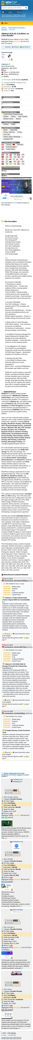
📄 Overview (7, 47)
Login (10, 12)
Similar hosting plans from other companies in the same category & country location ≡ (15, 774)
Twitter (6, 1038)
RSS (19, 1038)
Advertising (12, 1035)
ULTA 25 (14, 203)
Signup (19, 12)
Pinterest (13, 1038)
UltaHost (4, 29)
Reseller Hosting (15, 82)
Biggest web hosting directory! (13, 4)
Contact (3, 1035)
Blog (9, 1038)
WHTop (3, 27)
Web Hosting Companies (16, 27)
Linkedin (16, 1038)
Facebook (3, 1038)
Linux (24, 82)
